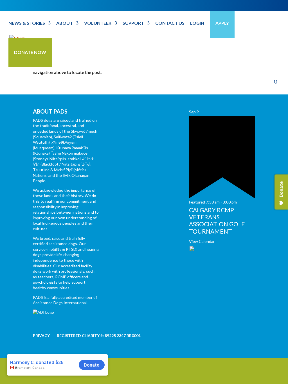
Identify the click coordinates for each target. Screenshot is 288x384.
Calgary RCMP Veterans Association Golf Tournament (217, 220)
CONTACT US (169, 23)
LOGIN (197, 23)
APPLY (222, 23)
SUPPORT (133, 23)
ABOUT (64, 23)
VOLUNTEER (97, 23)
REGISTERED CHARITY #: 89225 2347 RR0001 (99, 335)
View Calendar (202, 241)
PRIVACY (41, 335)
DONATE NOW (30, 52)
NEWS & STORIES (26, 23)
